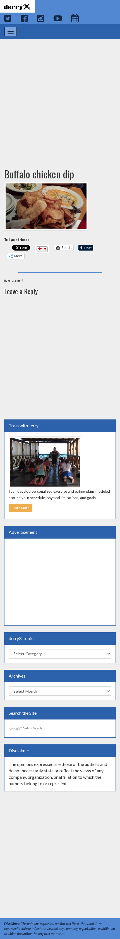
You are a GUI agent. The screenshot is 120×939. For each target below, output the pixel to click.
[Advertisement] (60, 98)
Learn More (20, 508)
